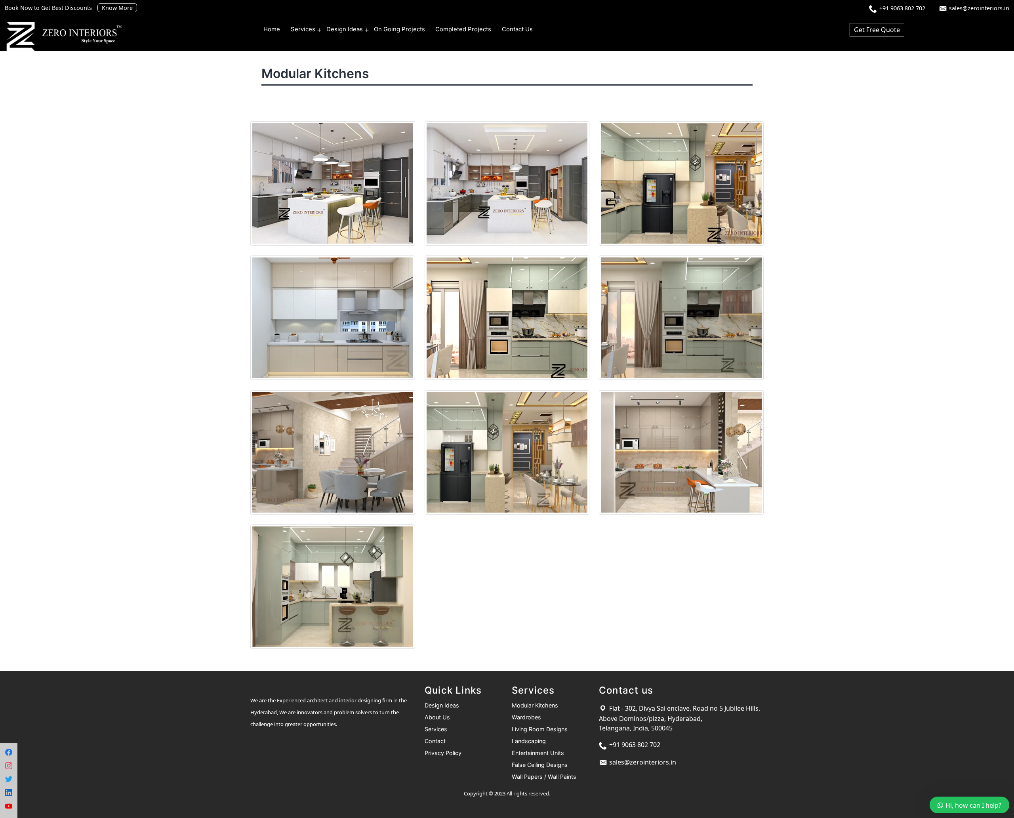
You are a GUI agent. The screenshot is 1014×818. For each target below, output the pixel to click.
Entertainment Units (538, 752)
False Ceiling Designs (540, 764)
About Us (437, 717)
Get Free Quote (877, 29)
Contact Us (517, 29)
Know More (117, 7)
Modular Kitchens (535, 705)
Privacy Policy (443, 752)
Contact (435, 741)
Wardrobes (526, 717)
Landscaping (529, 741)
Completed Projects (463, 29)
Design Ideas (344, 29)
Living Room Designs (540, 729)
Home (271, 29)
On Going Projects (399, 29)
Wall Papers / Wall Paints (544, 776)
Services (303, 29)
